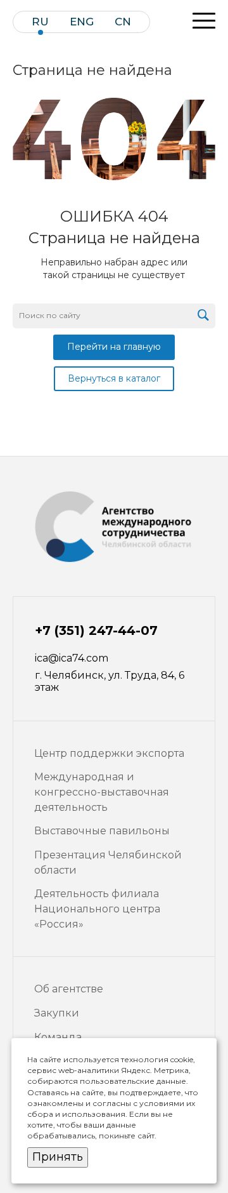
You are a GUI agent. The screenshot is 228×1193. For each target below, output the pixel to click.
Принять (57, 1157)
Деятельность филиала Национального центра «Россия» (97, 909)
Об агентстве (68, 989)
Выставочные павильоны (102, 831)
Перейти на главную (114, 346)
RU (40, 22)
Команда (58, 1037)
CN (123, 22)
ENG (82, 22)
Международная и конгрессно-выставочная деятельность (101, 792)
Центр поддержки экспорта (109, 753)
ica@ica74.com (71, 658)
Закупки (56, 1013)
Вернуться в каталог (114, 378)
